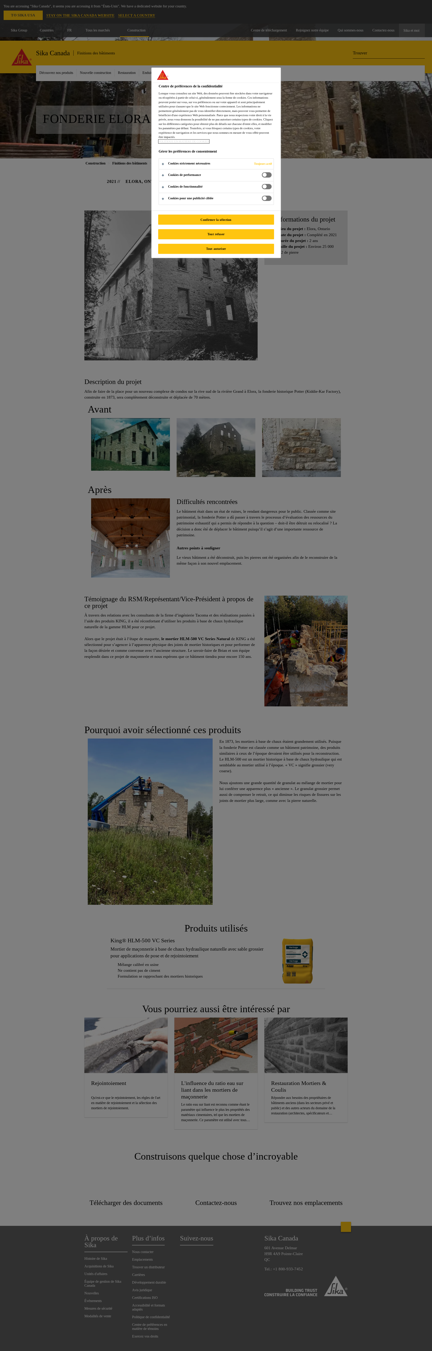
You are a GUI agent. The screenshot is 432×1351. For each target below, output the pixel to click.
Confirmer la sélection (215, 220)
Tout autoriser (216, 249)
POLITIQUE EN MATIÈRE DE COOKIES (184, 141)
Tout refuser (216, 234)
